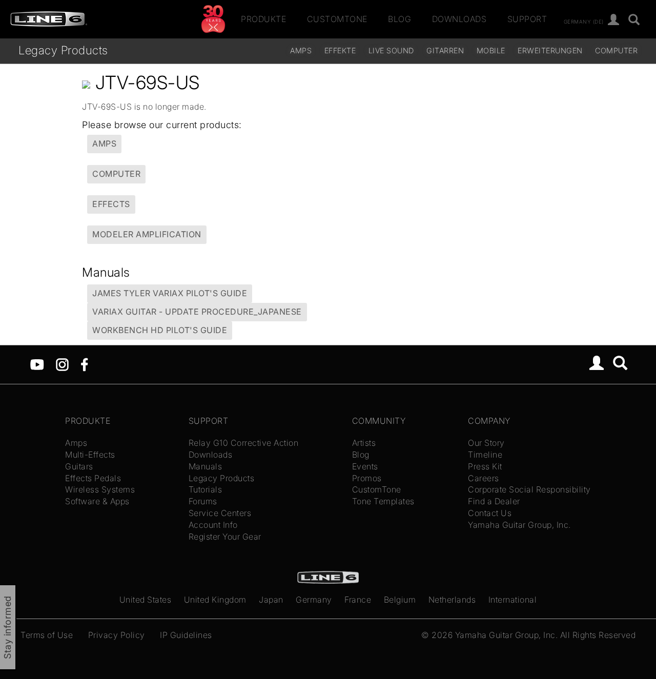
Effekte (340, 50)
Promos (367, 478)
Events (365, 466)
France (357, 599)
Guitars (79, 466)
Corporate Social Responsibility (529, 489)
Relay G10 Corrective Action (244, 443)
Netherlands (452, 599)
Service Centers (220, 513)
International (512, 599)
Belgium (400, 599)
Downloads (459, 19)
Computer (616, 50)
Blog (399, 19)
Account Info (213, 525)
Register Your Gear (225, 536)
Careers (483, 478)
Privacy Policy (116, 635)
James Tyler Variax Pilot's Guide (169, 293)
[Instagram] (62, 364)
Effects (111, 204)
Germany (314, 599)
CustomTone (337, 19)
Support (527, 19)
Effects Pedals (93, 478)
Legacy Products (63, 50)
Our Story (486, 443)
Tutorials (205, 489)
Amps (301, 50)
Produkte (263, 19)
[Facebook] (84, 364)
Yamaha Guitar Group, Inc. (519, 525)
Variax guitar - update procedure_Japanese (197, 311)
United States (145, 599)
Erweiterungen (550, 50)
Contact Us (489, 513)
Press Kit (485, 466)
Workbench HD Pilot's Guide (159, 330)
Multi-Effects (90, 454)
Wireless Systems (100, 489)
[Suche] (634, 20)
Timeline (485, 454)
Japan (271, 599)
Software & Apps (97, 501)
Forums (203, 501)
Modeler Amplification (146, 234)
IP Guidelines (186, 635)
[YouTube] (37, 364)
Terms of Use (46, 635)
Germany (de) (584, 21)
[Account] (614, 20)
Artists (364, 443)
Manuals (205, 466)
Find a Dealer (494, 501)
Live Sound (391, 50)
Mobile (491, 50)
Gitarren (445, 50)
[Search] (620, 364)
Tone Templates (383, 501)
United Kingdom (215, 599)
